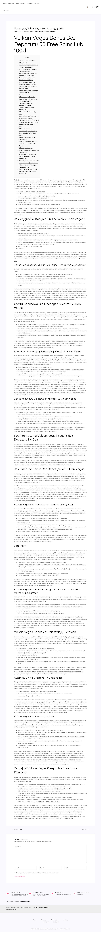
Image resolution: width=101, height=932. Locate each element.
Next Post (85, 829)
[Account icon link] (87, 7)
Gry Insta (21, 95)
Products (29, 3)
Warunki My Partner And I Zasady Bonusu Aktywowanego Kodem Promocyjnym (28, 171)
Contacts (6, 10)
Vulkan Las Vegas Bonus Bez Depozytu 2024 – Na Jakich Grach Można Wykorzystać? (28, 99)
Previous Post (17, 829)
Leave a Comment (19, 31)
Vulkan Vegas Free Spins (25, 148)
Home (4, 3)
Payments (37, 3)
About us (11, 3)
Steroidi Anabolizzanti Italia (22, 901)
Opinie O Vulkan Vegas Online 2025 (28, 141)
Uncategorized (29, 31)
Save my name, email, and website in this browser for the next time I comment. (37, 873)
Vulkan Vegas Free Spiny (26, 129)
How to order (20, 3)
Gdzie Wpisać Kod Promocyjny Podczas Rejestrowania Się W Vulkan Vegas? (27, 156)
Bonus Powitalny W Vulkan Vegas (28, 131)
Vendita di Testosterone (41, 907)
